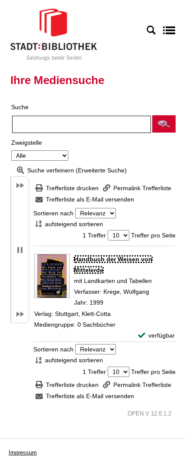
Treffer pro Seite (153, 235)
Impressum (23, 452)
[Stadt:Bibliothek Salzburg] (53, 34)
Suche (20, 107)
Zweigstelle (26, 142)
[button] (164, 124)
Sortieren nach (53, 213)
